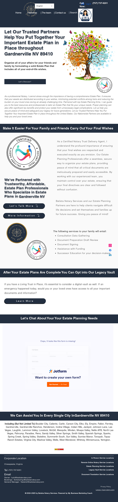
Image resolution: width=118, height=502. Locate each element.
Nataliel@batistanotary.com (32, 482)
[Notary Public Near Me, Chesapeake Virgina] (110, 245)
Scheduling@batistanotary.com (27, 480)
